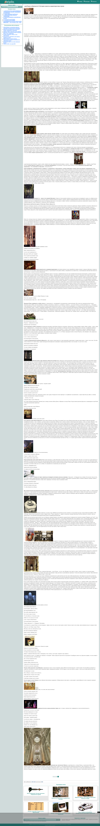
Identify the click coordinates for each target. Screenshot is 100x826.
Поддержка (69, 824)
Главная (80, 1)
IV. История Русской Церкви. (9, 19)
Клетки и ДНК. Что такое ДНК (9, 43)
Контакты (94, 1)
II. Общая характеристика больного (10, 14)
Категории (87, 1)
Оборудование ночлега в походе (10, 38)
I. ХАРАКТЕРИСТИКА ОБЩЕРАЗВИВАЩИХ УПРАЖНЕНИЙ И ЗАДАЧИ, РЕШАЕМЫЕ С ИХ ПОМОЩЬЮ (12, 12)
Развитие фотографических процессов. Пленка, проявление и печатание (11, 30)
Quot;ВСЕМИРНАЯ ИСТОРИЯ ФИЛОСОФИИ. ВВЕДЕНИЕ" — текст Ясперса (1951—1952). (12, 22)
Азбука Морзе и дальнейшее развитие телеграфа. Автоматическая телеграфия (11, 28)
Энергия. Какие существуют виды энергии (12, 31)
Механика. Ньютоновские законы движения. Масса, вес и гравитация (12, 33)
